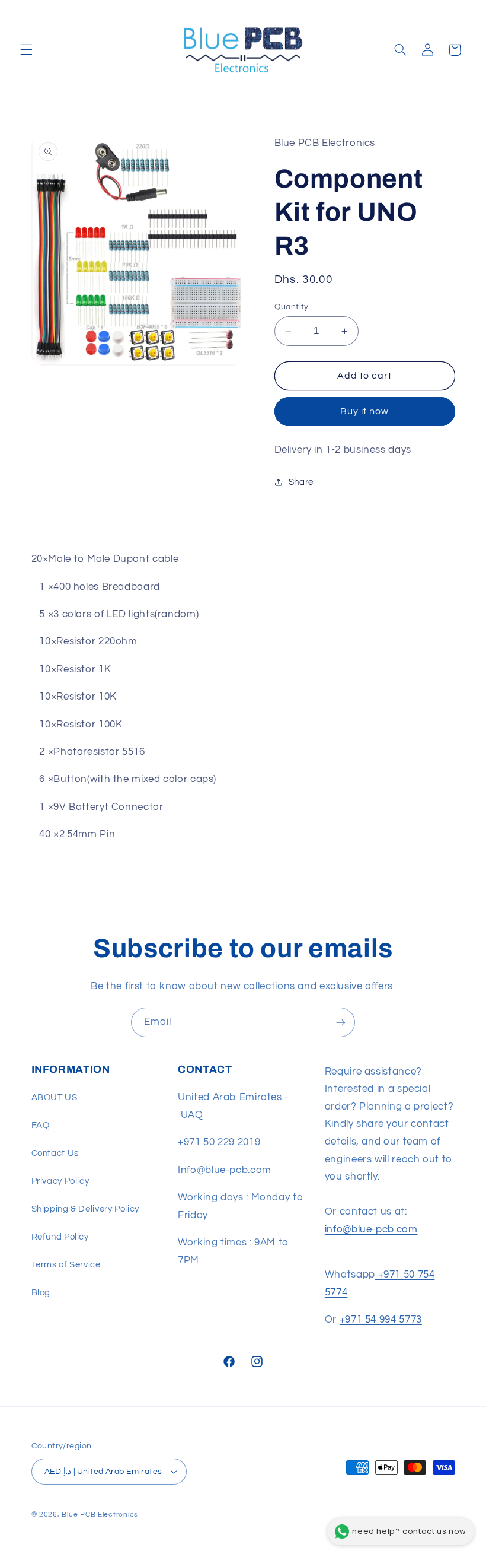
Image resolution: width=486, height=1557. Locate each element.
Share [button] (301, 482)
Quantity (291, 307)
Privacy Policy (60, 1181)
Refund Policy (60, 1236)
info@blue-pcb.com (371, 1229)
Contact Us (55, 1153)
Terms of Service (66, 1264)
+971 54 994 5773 (381, 1319)
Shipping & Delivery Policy (85, 1209)
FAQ (40, 1125)
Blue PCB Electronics (100, 1514)
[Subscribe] (340, 1022)
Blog (41, 1292)
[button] (26, 49)
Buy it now (364, 411)
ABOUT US (54, 1097)
